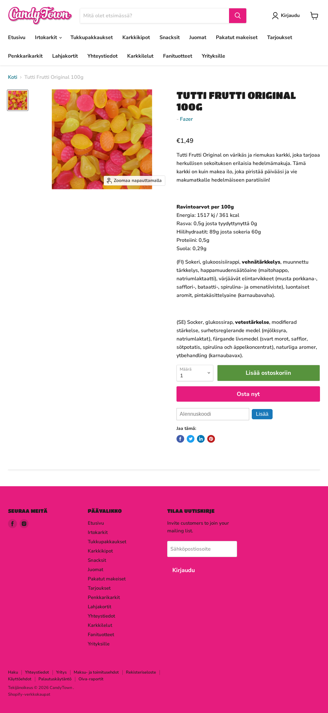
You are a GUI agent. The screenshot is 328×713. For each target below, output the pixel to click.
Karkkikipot (136, 37)
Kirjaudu (290, 15)
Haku (13, 672)
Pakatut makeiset (237, 37)
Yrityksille (213, 56)
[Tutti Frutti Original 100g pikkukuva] (17, 100)
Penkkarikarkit (25, 56)
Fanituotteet (177, 56)
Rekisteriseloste (141, 672)
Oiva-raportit (90, 679)
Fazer (186, 119)
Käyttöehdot (19, 679)
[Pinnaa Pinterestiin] (211, 439)
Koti (12, 77)
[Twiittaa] (190, 439)
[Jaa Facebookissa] (180, 439)
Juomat (197, 37)
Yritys (61, 672)
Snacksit (170, 37)
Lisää (262, 414)
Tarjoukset (279, 37)
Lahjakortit (65, 56)
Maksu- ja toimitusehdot (96, 672)
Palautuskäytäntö (54, 679)
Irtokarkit (46, 37)
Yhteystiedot (102, 56)
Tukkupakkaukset (91, 37)
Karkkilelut (140, 56)
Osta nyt (248, 394)
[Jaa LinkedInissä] (201, 439)
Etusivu (16, 37)
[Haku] (237, 15)
